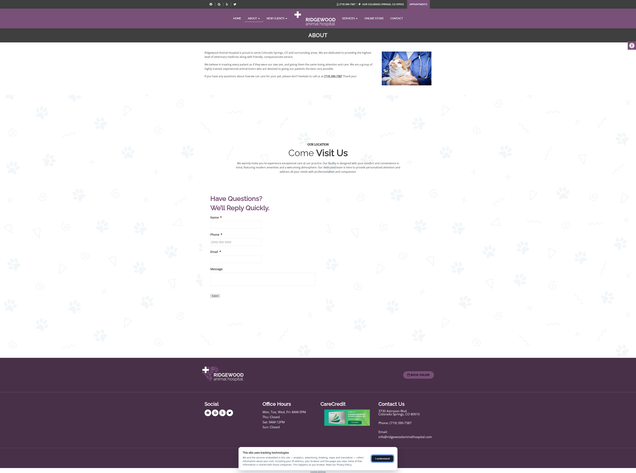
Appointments (418, 4)
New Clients (276, 18)
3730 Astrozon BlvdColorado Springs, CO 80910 (399, 413)
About (252, 18)
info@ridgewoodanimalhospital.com (405, 437)
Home (237, 18)
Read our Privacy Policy (338, 464)
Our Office (383, 4)
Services (348, 18)
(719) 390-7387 (347, 4)
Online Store (374, 18)
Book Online (420, 375)
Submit (215, 296)
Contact (396, 18)
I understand (382, 458)
